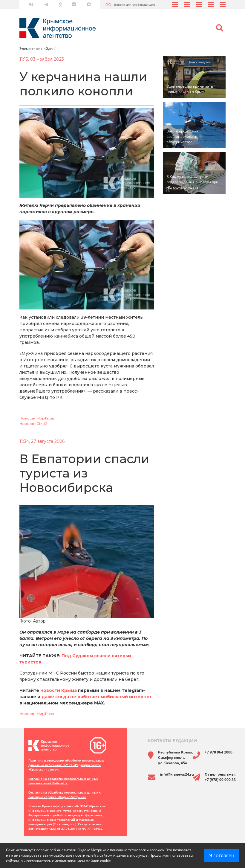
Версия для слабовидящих (134, 4)
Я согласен (221, 855)
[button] (220, 28)
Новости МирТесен (37, 418)
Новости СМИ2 (33, 423)
